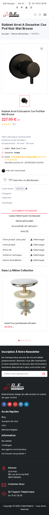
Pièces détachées (19, 33)
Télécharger (38, 239)
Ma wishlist (7, 441)
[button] (19, 340)
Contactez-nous (16, 484)
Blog (4, 417)
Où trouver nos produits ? (14, 453)
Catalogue (7, 445)
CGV (4, 425)
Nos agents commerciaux (14, 449)
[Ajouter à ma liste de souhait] (5, 180)
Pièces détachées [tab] (24, 221)
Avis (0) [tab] (25, 231)
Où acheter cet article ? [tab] (24, 226)
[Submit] (43, 374)
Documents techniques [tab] (24, 210)
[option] (24, 101)
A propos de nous (10, 421)
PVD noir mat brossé (15, 170)
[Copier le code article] (26, 189)
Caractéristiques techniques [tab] (24, 216)
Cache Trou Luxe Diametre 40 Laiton (20, 323)
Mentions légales (10, 429)
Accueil (5, 33)
